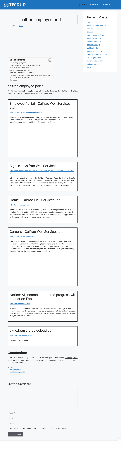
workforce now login (94, 51)
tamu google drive (15, 369)
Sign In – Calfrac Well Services (20, 68)
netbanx (90, 29)
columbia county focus (95, 35)
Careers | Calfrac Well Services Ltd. (22, 73)
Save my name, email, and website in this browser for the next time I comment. (40, 428)
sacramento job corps (95, 61)
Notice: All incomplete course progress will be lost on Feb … (30, 75)
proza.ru (90, 32)
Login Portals (82, 5)
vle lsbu (90, 67)
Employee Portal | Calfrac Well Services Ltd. (25, 65)
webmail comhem (93, 64)
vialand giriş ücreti (94, 58)
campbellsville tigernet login (97, 54)
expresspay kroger (94, 41)
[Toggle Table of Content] (49, 60)
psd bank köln (92, 48)
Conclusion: (14, 80)
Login (11, 367)
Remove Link (106, 5)
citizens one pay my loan (17, 372)
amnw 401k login (93, 45)
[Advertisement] (43, 43)
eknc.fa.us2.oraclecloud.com (20, 77)
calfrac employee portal (18, 63)
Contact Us (94, 5)
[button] (114, 5)
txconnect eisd (92, 22)
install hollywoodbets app (96, 25)
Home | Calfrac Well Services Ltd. (21, 70)
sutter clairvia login (94, 38)
